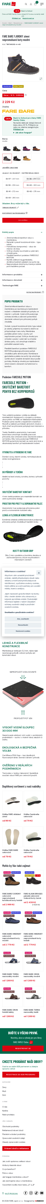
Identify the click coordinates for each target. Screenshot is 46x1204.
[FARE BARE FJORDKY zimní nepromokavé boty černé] (16, 148)
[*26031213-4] (12, 801)
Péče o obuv (7, 1173)
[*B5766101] (34, 961)
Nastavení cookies (23, 631)
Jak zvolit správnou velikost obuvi (16, 1161)
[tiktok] (36, 1194)
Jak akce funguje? (23, 133)
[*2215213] (34, 880)
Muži (10, 23)
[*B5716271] (34, 920)
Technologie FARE (10, 285)
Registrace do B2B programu (20, 1075)
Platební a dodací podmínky (14, 1134)
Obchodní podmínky (10, 1126)
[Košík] (35, 4)
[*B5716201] (12, 920)
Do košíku (23, 220)
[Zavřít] (38, 572)
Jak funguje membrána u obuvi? (15, 1177)
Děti (4, 1095)
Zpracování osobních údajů (13, 1138)
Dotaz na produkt (34, 292)
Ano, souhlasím (23, 619)
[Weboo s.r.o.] (39, 1201)
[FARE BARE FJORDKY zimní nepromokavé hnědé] (36, 148)
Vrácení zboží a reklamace (16, 1148)
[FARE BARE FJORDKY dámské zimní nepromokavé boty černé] (17, 158)
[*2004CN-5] (12, 837)
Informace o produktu (12, 274)
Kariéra (5, 1111)
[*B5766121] (12, 996)
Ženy (4, 1087)
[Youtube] (42, 1194)
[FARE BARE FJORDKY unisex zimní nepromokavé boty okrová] (26, 158)
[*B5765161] (34, 996)
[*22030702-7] (34, 801)
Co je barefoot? (9, 1169)
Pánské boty (17, 23)
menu (42, 4)
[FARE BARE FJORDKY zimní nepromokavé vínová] (26, 148)
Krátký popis (8, 232)
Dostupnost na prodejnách (13, 213)
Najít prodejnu (11, 1194)
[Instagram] (31, 1194)
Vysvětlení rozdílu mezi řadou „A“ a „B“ (18, 1185)
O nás (4, 1107)
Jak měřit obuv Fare (10, 168)
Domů (4, 23)
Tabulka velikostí (9, 208)
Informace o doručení (12, 280)
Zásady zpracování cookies (13, 1142)
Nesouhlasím (23, 625)
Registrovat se (28, 18)
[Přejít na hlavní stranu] (9, 5)
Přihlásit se (16, 18)
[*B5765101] (12, 961)
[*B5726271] (12, 880)
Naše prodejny (8, 1114)
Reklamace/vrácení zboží (12, 1130)
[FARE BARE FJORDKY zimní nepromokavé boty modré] (7, 148)
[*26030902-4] (34, 837)
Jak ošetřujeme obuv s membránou (17, 1181)
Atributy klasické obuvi (11, 1165)
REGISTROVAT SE (23, 1048)
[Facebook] (25, 1194)
